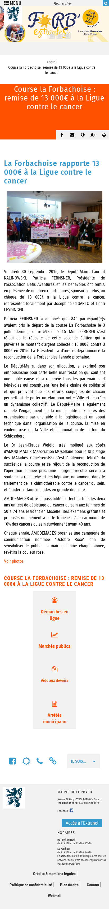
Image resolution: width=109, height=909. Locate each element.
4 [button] (66, 34)
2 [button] (50, 34)
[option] (54, 24)
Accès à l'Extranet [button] (82, 823)
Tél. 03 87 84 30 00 (67, 803)
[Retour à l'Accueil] (13, 22)
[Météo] (26, 761)
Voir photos (14, 561)
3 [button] (58, 34)
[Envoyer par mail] (72, 134)
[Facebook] (12, 761)
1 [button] (42, 34)
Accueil (52, 61)
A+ (93, 134)
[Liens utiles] (53, 761)
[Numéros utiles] (40, 761)
